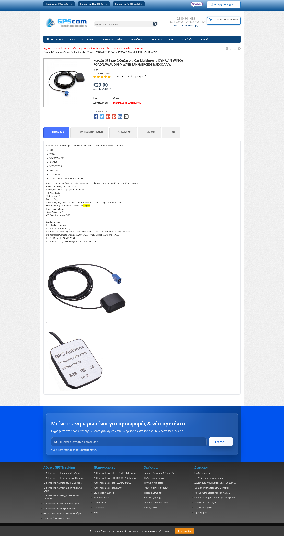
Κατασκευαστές (101, 497)
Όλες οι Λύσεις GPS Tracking (57, 518)
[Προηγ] (227, 49)
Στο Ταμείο (203, 39)
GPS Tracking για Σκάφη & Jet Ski (59, 508)
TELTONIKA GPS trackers (111, 39)
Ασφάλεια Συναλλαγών (205, 502)
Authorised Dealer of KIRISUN (108, 487)
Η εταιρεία (99, 507)
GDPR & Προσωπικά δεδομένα (209, 477)
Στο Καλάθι (186, 39)
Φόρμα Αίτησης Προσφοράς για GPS (212, 492)
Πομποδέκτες (136, 39)
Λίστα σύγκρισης (152, 497)
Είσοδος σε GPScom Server (59, 3)
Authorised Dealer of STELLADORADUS (112, 482)
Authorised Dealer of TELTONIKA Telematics (115, 472)
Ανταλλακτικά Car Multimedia (115, 48)
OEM (95, 69)
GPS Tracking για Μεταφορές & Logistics (62, 482)
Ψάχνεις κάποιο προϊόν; (156, 487)
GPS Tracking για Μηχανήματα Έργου (61, 503)
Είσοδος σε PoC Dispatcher (128, 3)
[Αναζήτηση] (155, 24)
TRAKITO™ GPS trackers (81, 39)
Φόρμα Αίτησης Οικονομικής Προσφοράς (214, 497)
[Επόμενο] (239, 49)
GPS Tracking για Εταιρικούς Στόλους (61, 472)
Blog (96, 512)
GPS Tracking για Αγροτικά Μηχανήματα (63, 513)
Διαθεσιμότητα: (100, 102)
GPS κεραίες (140, 48)
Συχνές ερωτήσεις (203, 507)
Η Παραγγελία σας (153, 492)
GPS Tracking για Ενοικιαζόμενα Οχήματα (63, 477)
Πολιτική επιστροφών (155, 477)
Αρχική (47, 48)
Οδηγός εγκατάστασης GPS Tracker (211, 487)
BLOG (171, 39)
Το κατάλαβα (184, 531)
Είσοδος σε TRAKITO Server (94, 3)
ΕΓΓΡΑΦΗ (221, 441)
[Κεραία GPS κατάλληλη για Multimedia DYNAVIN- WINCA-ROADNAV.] (67, 82)
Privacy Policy (150, 507)
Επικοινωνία (156, 39)
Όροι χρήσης (200, 512)
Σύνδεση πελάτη (202, 472)
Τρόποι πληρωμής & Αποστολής (160, 472)
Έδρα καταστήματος (104, 492)
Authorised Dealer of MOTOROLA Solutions (115, 477)
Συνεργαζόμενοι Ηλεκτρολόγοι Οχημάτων (215, 482)
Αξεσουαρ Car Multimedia (85, 48)
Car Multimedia (61, 48)
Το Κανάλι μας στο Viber (156, 502)
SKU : (95, 97)
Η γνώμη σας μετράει (154, 482)
